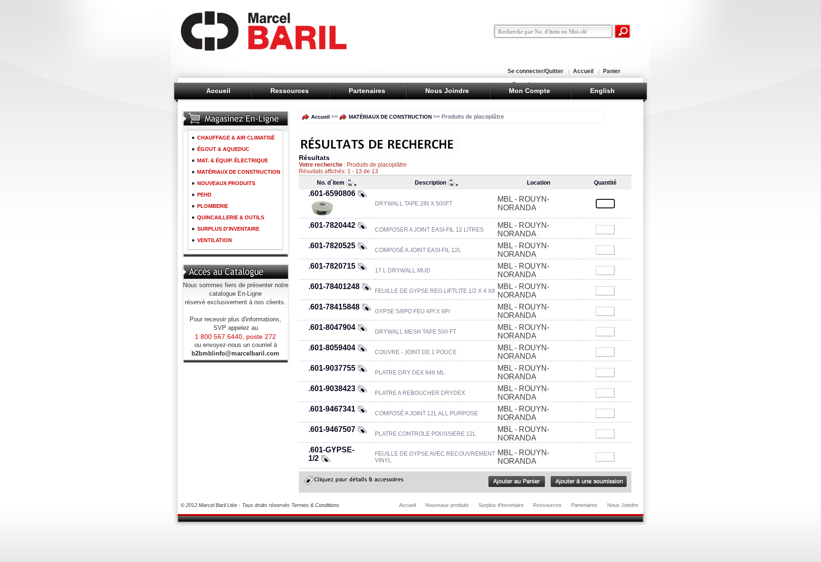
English (602, 90)
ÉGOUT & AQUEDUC (223, 149)
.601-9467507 (331, 429)
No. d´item (330, 182)
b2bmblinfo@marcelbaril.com (235, 353)
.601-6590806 (331, 193)
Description (430, 182)
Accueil (583, 71)
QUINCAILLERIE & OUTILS (230, 217)
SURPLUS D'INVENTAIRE (228, 229)
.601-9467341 (331, 409)
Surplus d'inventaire (501, 505)
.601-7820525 (331, 246)
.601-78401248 (334, 286)
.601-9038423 (331, 388)
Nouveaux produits (447, 505)
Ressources (289, 90)
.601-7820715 (331, 266)
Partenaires (367, 90)
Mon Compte (529, 90)
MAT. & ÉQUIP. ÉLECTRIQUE (232, 160)
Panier (612, 71)
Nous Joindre (447, 90)
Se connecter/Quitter (535, 71)
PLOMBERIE (212, 206)
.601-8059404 (331, 348)
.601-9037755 (331, 368)
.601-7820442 (331, 225)
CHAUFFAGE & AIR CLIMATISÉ (236, 137)
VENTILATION (214, 240)
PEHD (204, 194)
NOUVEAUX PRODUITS (226, 183)
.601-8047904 (331, 327)
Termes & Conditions (315, 505)
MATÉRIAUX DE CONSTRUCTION (238, 172)
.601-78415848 (334, 307)
